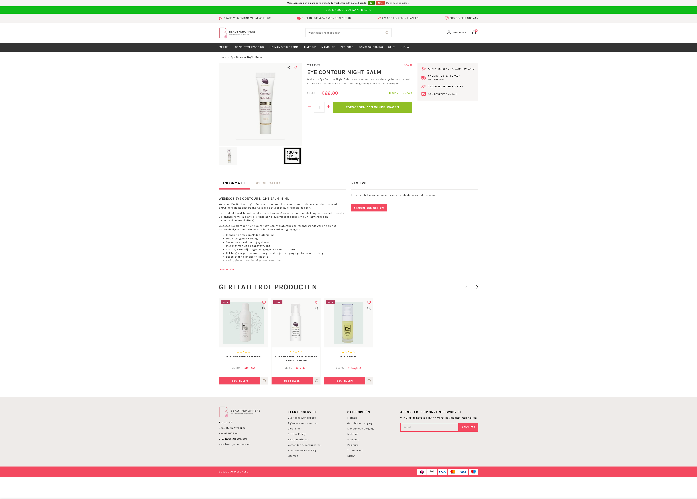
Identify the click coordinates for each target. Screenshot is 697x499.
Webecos (314, 64)
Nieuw (351, 455)
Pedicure (346, 47)
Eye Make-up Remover (243, 356)
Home (222, 57)
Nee (380, 3)
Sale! (391, 47)
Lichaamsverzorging (284, 47)
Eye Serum (348, 356)
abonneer (468, 427)
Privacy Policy (297, 434)
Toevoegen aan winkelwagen (372, 107)
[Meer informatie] (264, 380)
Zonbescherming (371, 47)
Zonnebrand (355, 450)
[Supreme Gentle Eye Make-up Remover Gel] (296, 323)
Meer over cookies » (398, 3)
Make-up (310, 47)
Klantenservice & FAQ (302, 450)
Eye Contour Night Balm (246, 57)
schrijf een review (369, 207)
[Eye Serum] (348, 323)
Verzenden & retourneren (304, 445)
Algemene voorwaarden (303, 423)
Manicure (328, 47)
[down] (310, 107)
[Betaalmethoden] (422, 472)
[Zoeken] (387, 32)
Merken (224, 47)
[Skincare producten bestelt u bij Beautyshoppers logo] (240, 411)
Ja (371, 3)
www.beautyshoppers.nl (234, 444)
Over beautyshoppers (302, 417)
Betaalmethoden (298, 439)
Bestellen (239, 380)
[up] (329, 107)
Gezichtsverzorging (249, 47)
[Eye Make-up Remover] (243, 323)
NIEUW (405, 47)
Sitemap (293, 455)
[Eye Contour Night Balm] (260, 104)
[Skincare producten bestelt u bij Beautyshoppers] (237, 32)
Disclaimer (295, 428)
